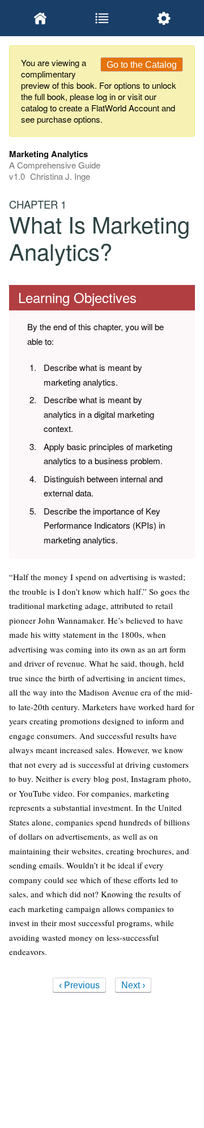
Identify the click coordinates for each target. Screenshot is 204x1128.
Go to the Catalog (142, 65)
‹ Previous (79, 985)
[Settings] (164, 18)
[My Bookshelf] (40, 18)
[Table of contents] (102, 18)
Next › (133, 985)
